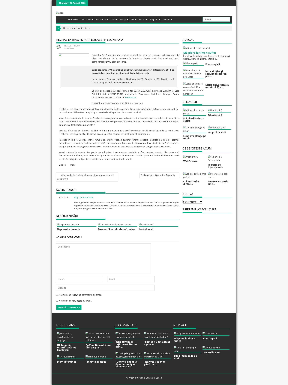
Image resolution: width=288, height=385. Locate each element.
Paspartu (154, 19)
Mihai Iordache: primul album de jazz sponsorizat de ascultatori (85, 177)
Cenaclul (166, 19)
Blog (76, 197)
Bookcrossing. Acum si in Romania (158, 175)
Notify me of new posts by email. (75, 300)
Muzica (142, 19)
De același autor (86, 197)
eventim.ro (130, 97)
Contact (149, 377)
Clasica (84, 28)
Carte (113, 19)
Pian (72, 164)
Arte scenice (85, 19)
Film (133, 19)
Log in (159, 377)
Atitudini (72, 19)
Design (123, 19)
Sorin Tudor (69, 48)
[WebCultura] (62, 18)
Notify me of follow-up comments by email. (80, 294)
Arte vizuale (101, 19)
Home (66, 28)
